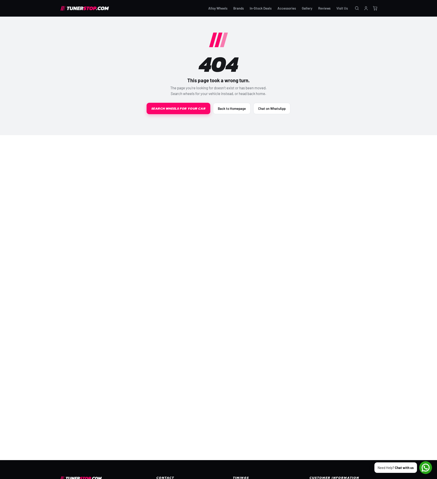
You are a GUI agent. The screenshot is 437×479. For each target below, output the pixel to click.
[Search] (357, 8)
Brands (238, 8)
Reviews (324, 8)
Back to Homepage (232, 108)
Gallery (307, 8)
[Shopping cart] (375, 8)
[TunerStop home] (86, 8)
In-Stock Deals (261, 8)
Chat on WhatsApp (272, 108)
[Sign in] (366, 8)
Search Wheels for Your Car (178, 108)
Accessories (286, 8)
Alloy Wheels (217, 8)
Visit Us (342, 8)
